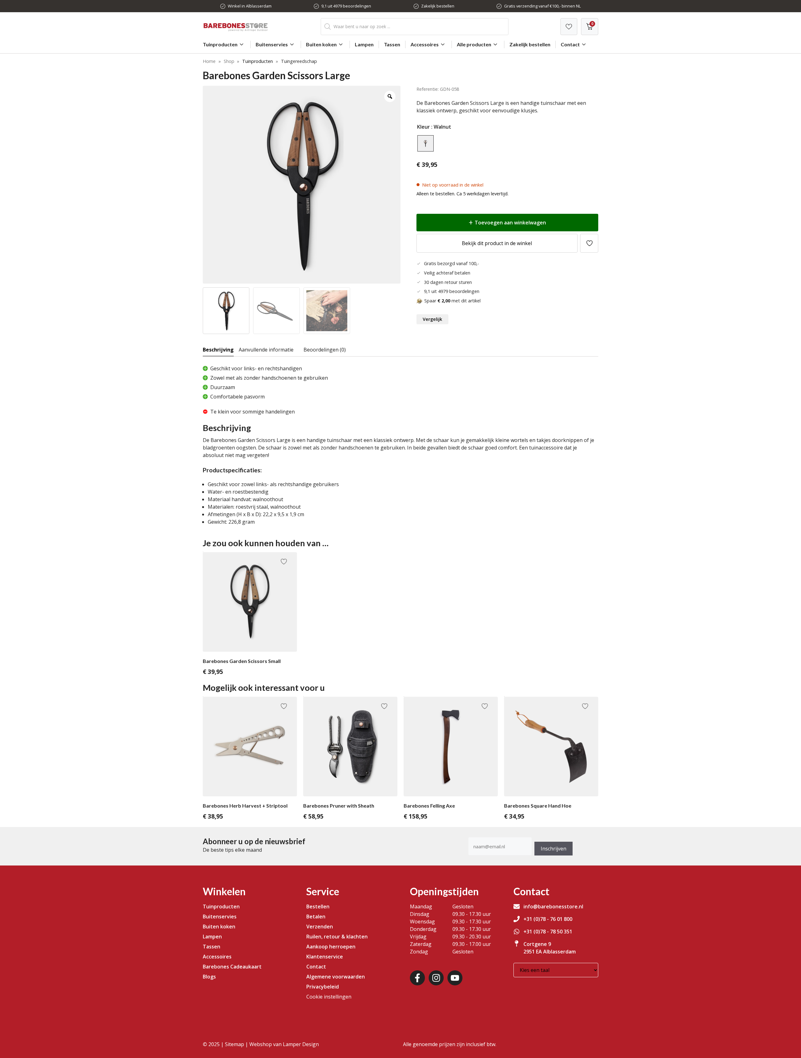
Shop (229, 61)
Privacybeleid (322, 986)
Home (209, 61)
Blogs (209, 976)
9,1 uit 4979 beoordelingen (346, 6)
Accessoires (425, 44)
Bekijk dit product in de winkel (497, 243)
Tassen (392, 44)
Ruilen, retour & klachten (337, 936)
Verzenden (319, 926)
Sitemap (234, 1044)
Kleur (423, 126)
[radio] (425, 143)
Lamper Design (301, 1044)
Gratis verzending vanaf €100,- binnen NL (542, 6)
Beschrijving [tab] (218, 349)
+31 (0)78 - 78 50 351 (547, 931)
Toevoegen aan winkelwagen (510, 222)
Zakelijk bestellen (437, 6)
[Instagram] (436, 977)
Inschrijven (553, 848)
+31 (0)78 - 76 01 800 (547, 919)
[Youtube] (454, 977)
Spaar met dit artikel (452, 301)
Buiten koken (321, 44)
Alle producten (474, 44)
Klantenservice (324, 956)
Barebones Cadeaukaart (232, 966)
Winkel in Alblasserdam (250, 6)
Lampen (364, 44)
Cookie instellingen (328, 996)
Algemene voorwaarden (335, 976)
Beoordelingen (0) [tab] (325, 349)
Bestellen (317, 906)
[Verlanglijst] (568, 26)
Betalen (315, 916)
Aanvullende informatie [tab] (266, 349)
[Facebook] (417, 977)
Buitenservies (272, 44)
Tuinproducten (220, 44)
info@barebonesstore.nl (553, 906)
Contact (570, 44)
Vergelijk (432, 319)
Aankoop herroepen (330, 946)
